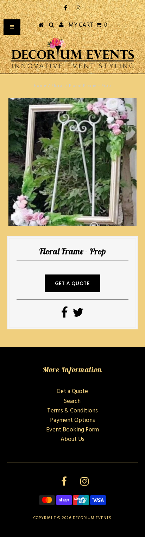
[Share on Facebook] (64, 315)
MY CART (88, 25)
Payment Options (72, 420)
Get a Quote (72, 391)
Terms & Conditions (72, 411)
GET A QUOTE (72, 283)
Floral (57, 85)
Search (72, 401)
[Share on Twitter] (78, 315)
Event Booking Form (72, 430)
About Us (72, 439)
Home (40, 85)
